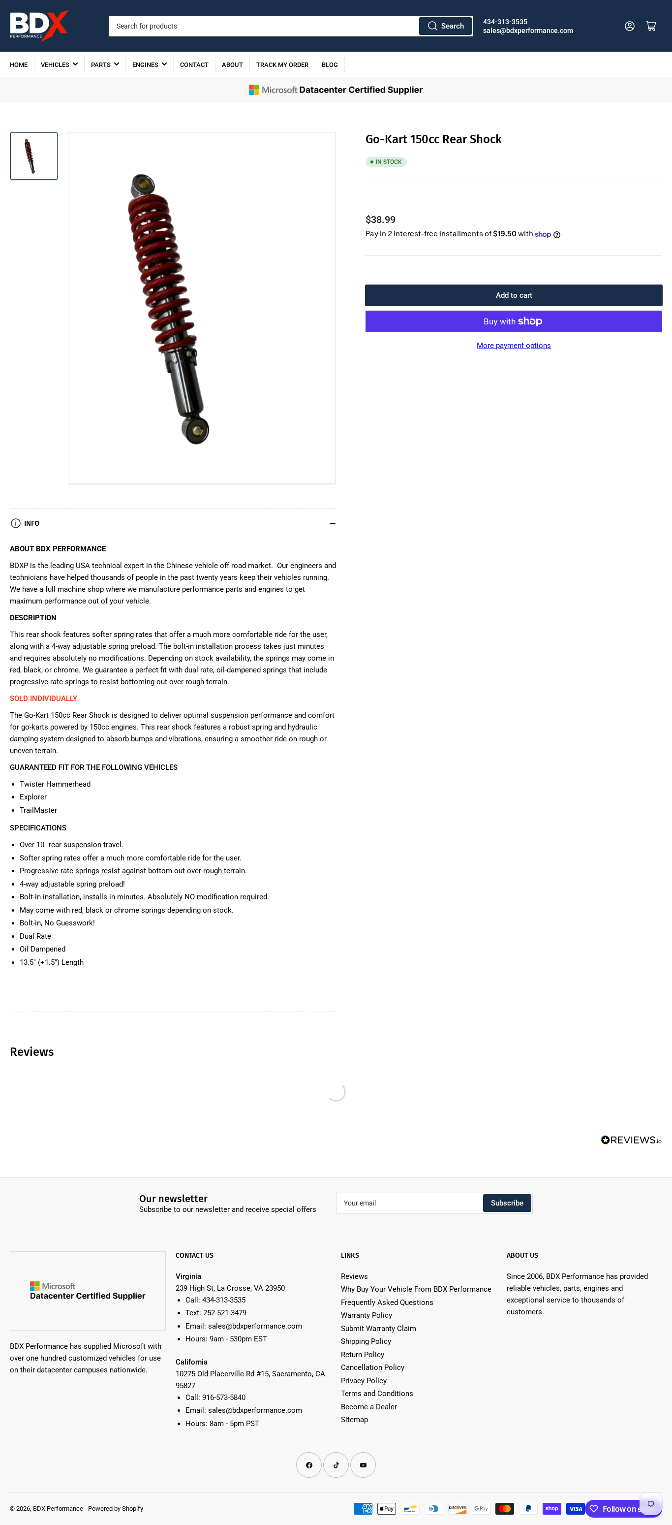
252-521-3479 (224, 1312)
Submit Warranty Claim (378, 1328)
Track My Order (282, 64)
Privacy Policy (364, 1380)
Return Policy (362, 1354)
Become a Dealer (369, 1406)
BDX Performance (58, 1508)
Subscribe (507, 1203)
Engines (145, 64)
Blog (330, 64)
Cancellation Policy (372, 1367)
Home (19, 64)
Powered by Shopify (115, 1508)
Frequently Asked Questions (387, 1302)
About (232, 64)
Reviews (354, 1276)
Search (452, 26)
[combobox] (291, 26)
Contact (194, 64)
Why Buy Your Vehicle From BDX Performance (416, 1289)
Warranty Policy (366, 1315)
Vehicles (55, 64)
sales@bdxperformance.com (528, 30)
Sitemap (354, 1419)
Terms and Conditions (377, 1393)
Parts (101, 64)
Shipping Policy (366, 1341)
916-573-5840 (223, 1397)
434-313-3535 (505, 22)
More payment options (514, 345)
